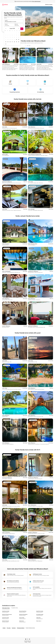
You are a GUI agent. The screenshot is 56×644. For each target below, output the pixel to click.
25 (7, 41)
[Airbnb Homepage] (5, 4)
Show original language (36, 1)
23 (18, 39)
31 (5, 43)
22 (16, 39)
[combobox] (13, 21)
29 (16, 41)
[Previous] (25, 46)
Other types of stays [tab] (6, 607)
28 (14, 41)
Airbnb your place (48, 4)
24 (5, 41)
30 (18, 41)
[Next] (30, 46)
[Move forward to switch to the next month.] (18, 28)
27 (12, 41)
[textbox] (9, 25)
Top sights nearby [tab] (14, 607)
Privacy (26, 642)
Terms (29, 642)
